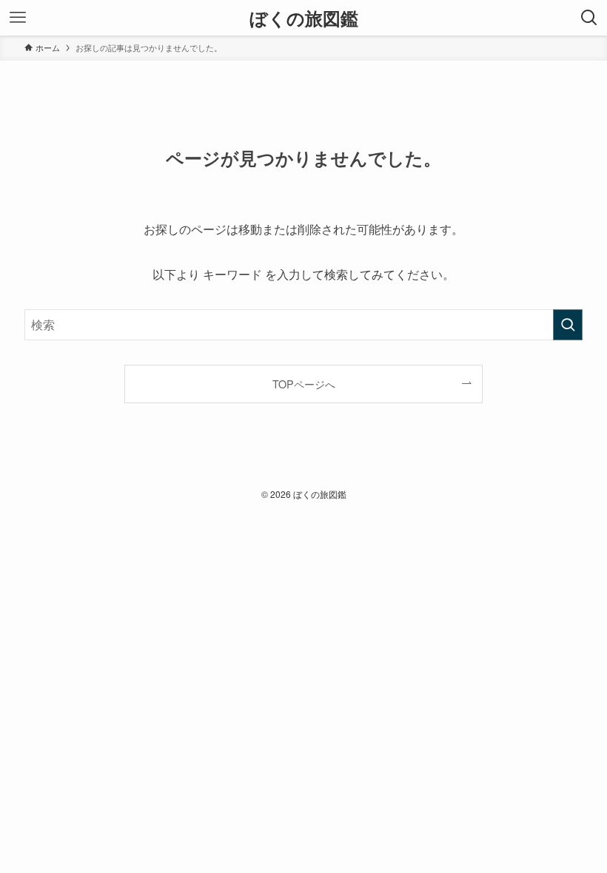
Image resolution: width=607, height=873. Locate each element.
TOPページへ (303, 383)
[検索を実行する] (568, 324)
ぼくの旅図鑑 (303, 18)
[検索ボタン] (589, 18)
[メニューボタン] (18, 18)
